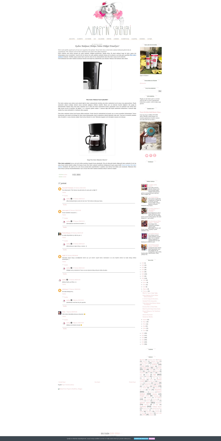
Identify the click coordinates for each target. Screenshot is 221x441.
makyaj (143, 406)
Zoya (151, 387)
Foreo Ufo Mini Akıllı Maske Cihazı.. (150, 112)
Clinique (154, 363)
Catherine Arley (155, 361)
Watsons (155, 386)
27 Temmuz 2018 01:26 (78, 268)
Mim (149, 372)
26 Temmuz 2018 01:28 (77, 233)
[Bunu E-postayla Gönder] (73, 174)
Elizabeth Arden (146, 364)
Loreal (151, 369)
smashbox (157, 411)
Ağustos (145, 289)
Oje (154, 375)
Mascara (157, 371)
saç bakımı (149, 411)
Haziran (145, 319)
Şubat (144, 328)
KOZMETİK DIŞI (125, 39)
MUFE (151, 371)
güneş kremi (156, 400)
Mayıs (144, 321)
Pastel (147, 376)
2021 (143, 271)
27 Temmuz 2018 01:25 (78, 243)
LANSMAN (116, 39)
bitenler (154, 394)
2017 (143, 333)
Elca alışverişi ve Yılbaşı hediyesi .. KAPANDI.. (154, 221)
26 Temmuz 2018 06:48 (72, 255)
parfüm (141, 411)
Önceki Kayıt (132, 382)
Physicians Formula (156, 376)
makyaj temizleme (156, 408)
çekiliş (144, 414)
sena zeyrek (65, 210)
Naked (159, 372)
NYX (154, 372)
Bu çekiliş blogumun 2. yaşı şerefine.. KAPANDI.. (154, 210)
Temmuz (145, 291)
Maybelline (142, 372)
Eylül (144, 286)
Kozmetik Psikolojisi (67, 188)
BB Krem (142, 359)
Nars (141, 374)
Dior (160, 363)
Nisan (144, 324)
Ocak (144, 330)
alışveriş (158, 390)
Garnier (159, 366)
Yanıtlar (66, 195)
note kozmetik (155, 410)
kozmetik (158, 403)
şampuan (151, 414)
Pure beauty (146, 378)
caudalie (149, 397)
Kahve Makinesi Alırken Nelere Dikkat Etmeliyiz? (150, 296)
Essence (154, 364)
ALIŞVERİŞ (134, 39)
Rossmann (148, 383)
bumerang (156, 396)
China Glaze (144, 363)
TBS (141, 384)
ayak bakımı (152, 392)
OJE (95, 39)
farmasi (148, 400)
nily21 (63, 255)
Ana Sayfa (72, 39)
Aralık (144, 280)
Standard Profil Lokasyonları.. (150, 301)
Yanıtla (64, 192)
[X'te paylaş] (76, 174)
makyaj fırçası (156, 406)
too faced (142, 413)
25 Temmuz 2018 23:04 (80, 188)
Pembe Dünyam (66, 233)
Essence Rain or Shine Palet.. (150, 306)
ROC (154, 378)
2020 (143, 274)
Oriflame (142, 376)
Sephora (156, 383)
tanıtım (64, 176)
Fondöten (152, 366)
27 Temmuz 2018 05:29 (74, 289)
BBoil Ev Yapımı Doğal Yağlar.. (150, 293)
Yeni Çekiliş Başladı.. (153, 197)
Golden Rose (146, 368)
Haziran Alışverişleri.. (148, 314)
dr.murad (155, 399)
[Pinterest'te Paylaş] (80, 174)
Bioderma (145, 361)
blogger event (144, 396)
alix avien (142, 390)
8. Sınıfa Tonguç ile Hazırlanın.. (150, 298)
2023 (143, 267)
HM (145, 369)
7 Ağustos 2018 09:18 (71, 311)
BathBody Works (152, 359)
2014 (143, 339)
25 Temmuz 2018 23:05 (75, 210)
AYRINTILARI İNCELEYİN (141, 438)
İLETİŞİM (150, 39)
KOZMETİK (80, 39)
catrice (141, 397)
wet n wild (158, 413)
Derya (64, 311)
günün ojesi (145, 403)
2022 (143, 269)
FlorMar (142, 366)
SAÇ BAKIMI (101, 39)
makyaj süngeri (146, 408)
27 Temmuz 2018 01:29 (74, 279)
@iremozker (143, 83)
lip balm (155, 404)
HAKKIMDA (142, 39)
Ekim (144, 284)
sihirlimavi (65, 289)
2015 (143, 337)
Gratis (159, 368)
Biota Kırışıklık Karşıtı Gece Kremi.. (152, 309)
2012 (143, 344)
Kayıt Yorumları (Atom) (68, 384)
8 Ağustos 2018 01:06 (78, 300)
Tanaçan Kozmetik (149, 384)
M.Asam (158, 369)
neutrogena (145, 410)
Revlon (151, 379)
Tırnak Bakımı (146, 386)
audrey (68, 198)
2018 (143, 278)
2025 (143, 263)
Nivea (147, 374)
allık (149, 390)
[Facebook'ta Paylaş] (78, 174)
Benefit (159, 359)
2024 (143, 265)
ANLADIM (151, 438)
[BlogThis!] (75, 174)
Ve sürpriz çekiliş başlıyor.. (152, 185)
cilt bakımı (158, 397)
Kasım (145, 282)
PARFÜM (109, 39)
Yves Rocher (143, 387)
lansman (146, 404)
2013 (143, 342)
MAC (141, 371)
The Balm (159, 384)
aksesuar (157, 387)
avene (146, 392)
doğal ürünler (147, 399)
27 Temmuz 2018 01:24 (78, 221)
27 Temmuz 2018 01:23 (78, 198)
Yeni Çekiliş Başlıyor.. (153, 233)
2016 (143, 335)
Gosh (154, 367)
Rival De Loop (151, 381)
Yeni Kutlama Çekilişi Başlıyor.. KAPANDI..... (154, 245)
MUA (146, 371)
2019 (143, 276)
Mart (144, 326)
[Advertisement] (97, 368)
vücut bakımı (149, 413)
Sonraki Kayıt (62, 382)
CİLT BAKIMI (88, 39)
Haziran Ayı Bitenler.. (148, 316)
